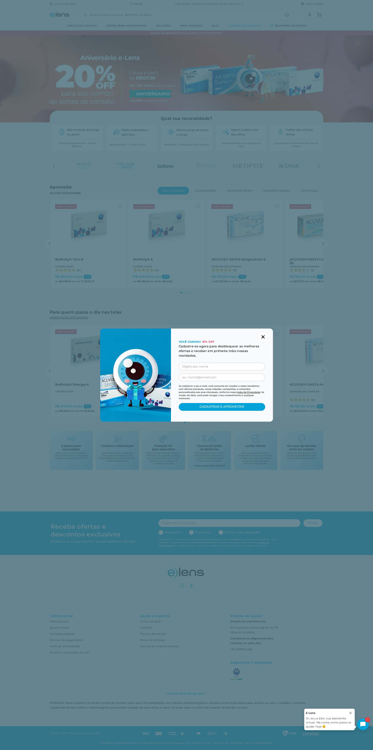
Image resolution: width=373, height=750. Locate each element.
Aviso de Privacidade (248, 392)
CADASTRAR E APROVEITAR (222, 406)
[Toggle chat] (363, 724)
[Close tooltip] (350, 713)
